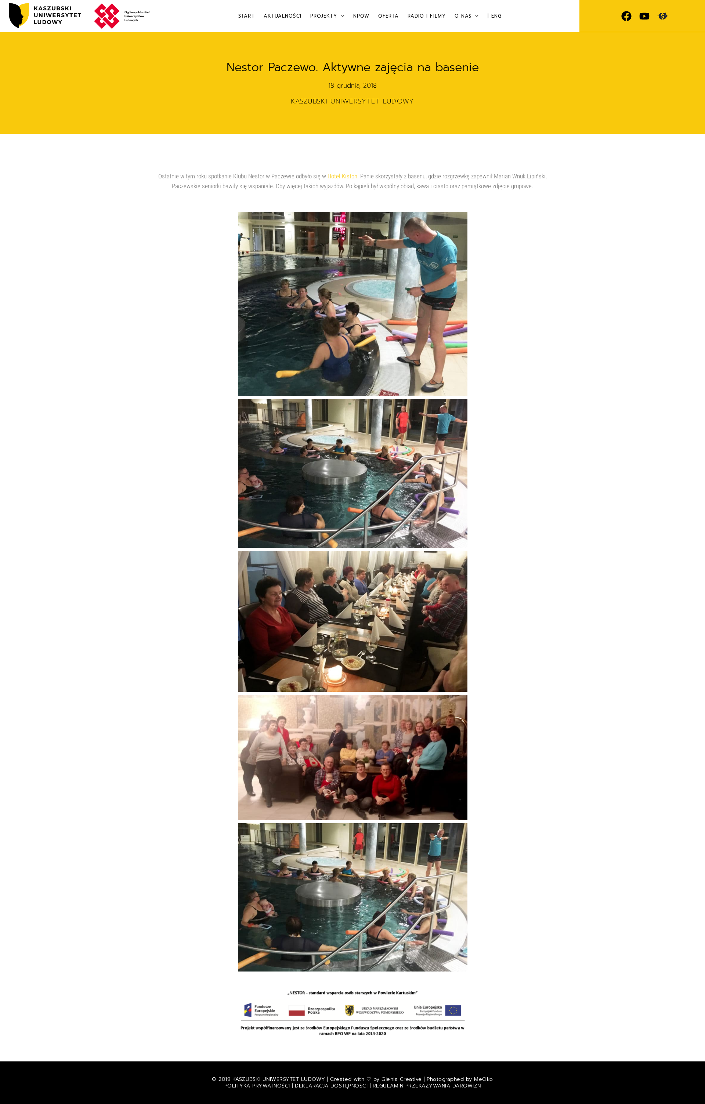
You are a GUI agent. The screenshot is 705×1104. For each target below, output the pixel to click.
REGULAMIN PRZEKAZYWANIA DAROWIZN (427, 1086)
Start (246, 15)
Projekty (323, 15)
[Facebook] (626, 16)
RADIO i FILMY (427, 15)
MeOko (483, 1079)
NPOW (361, 15)
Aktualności (282, 15)
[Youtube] (644, 16)
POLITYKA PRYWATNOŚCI (258, 1086)
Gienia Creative (402, 1079)
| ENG (495, 15)
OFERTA (388, 15)
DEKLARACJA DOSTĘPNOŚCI (331, 1086)
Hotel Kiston (342, 176)
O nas (463, 15)
